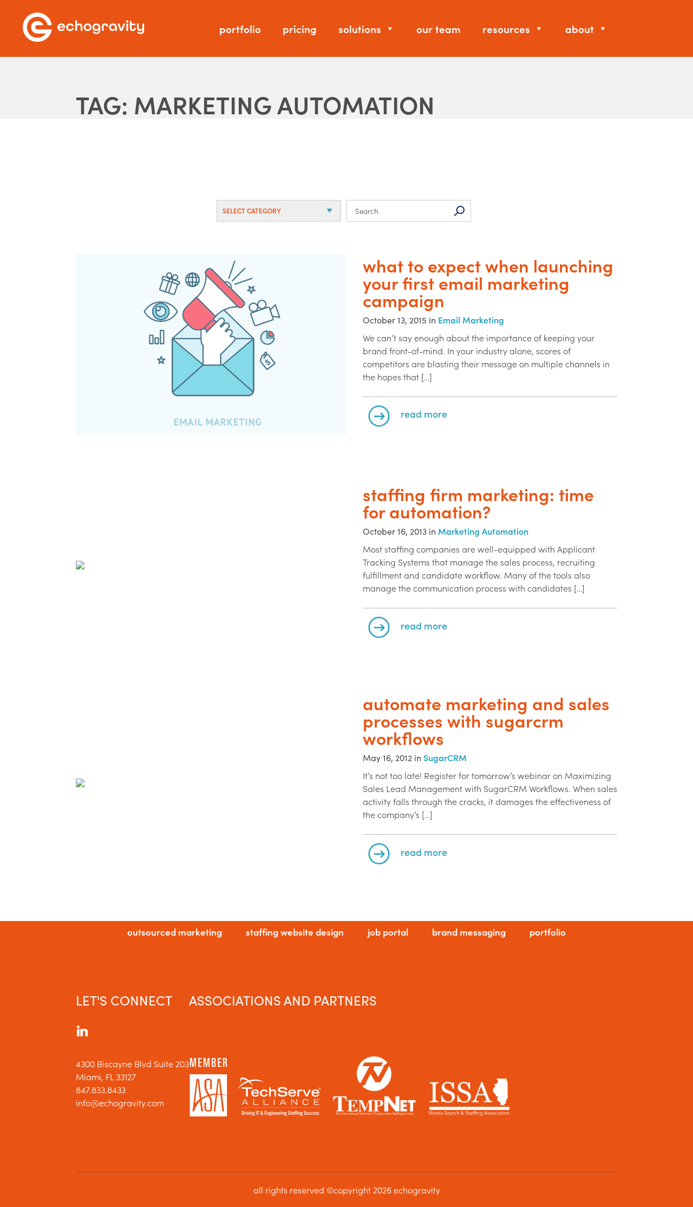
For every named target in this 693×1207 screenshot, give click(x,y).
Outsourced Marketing (174, 931)
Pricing (300, 28)
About (579, 28)
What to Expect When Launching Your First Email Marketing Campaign (488, 283)
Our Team (438, 28)
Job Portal (388, 931)
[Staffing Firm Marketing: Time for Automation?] (211, 566)
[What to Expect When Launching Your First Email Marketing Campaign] (211, 345)
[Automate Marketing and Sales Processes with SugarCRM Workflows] (211, 783)
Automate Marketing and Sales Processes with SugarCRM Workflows (486, 721)
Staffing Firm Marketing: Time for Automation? (478, 502)
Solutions (359, 28)
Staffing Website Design (295, 931)
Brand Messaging (469, 931)
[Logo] (83, 28)
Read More (424, 413)
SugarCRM (445, 757)
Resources (506, 28)
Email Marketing (471, 320)
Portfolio (240, 28)
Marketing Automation (483, 531)
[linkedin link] (82, 1033)
